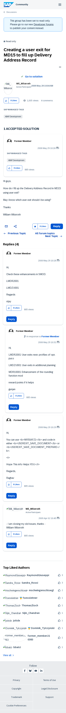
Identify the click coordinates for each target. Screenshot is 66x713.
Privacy (16, 680)
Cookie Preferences (16, 705)
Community (22, 4)
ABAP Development (13, 116)
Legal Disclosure (49, 688)
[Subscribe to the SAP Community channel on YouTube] (36, 671)
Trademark (16, 697)
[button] (6, 100)
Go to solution (34, 76)
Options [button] (59, 67)
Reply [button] (56, 226)
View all (7, 655)
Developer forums (44, 24)
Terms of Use (49, 680)
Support (49, 697)
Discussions (11, 12)
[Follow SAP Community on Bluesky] (30, 671)
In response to (43, 336)
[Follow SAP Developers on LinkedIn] (41, 671)
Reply (11, 319)
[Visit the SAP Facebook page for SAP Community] (24, 671)
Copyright (16, 688)
